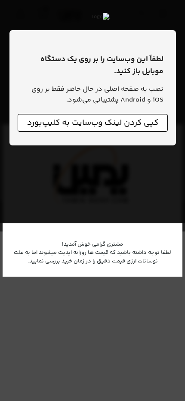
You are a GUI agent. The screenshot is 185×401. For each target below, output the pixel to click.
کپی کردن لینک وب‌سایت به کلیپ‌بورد (92, 123)
